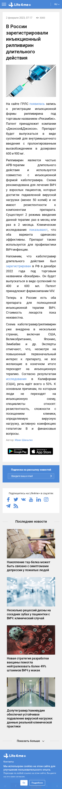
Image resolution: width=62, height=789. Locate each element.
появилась (37, 104)
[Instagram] (46, 499)
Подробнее (37, 782)
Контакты (8, 761)
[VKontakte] (23, 499)
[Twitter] (16, 499)
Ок (24, 782)
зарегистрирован (18, 266)
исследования (16, 379)
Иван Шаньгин (24, 440)
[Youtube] (31, 499)
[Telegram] (8, 506)
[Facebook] (8, 499)
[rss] (16, 506)
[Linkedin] (38, 499)
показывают (38, 229)
